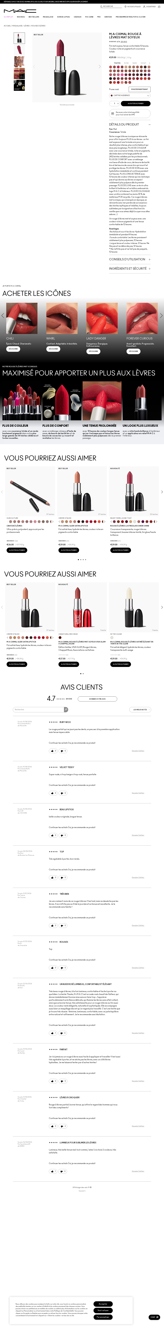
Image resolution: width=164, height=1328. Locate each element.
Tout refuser (103, 1310)
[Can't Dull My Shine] (118, 521)
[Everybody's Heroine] (149, 74)
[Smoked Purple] (145, 74)
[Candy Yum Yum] (122, 74)
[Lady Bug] (151, 521)
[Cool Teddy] (137, 67)
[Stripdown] (14, 521)
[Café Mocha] (114, 70)
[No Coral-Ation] (141, 78)
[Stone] (47, 521)
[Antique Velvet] (141, 74)
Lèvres (27, 26)
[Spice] (22, 521)
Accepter (103, 1304)
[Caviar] (110, 78)
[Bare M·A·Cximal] (145, 67)
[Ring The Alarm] (133, 78)
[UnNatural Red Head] (60, 637)
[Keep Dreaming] (118, 78)
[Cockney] (122, 521)
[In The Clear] (111, 637)
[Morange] (99, 521)
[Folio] (129, 67)
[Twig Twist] (141, 70)
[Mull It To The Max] (122, 70)
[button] (154, 1317)
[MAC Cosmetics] (20, 11)
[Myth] (70, 521)
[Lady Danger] (145, 78)
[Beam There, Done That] (114, 521)
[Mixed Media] (133, 74)
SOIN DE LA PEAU (63, 17)
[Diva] (129, 74)
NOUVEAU (21, 17)
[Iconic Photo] (141, 67)
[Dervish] (31, 521)
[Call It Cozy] (66, 521)
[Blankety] (74, 521)
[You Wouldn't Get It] (114, 74)
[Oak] (39, 521)
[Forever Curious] (129, 82)
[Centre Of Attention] (91, 521)
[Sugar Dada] (149, 78)
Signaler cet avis (138, 751)
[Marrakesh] (126, 82)
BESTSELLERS (34, 17)
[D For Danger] (114, 78)
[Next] (52, 522)
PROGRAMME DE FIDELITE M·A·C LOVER (131, 17)
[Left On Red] (95, 521)
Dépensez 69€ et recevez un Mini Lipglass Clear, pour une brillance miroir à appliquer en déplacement (46, 2)
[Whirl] (133, 70)
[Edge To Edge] (35, 521)
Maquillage (17, 26)
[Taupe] (126, 70)
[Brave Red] (86, 521)
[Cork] (43, 521)
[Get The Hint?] (110, 74)
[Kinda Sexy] (110, 70)
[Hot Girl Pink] (118, 67)
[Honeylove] (149, 67)
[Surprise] (134, 521)
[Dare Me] (110, 67)
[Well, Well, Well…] (138, 521)
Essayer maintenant (139, 89)
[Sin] (137, 74)
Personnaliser (103, 1317)
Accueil (7, 26)
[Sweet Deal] (145, 70)
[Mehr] (149, 70)
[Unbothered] (114, 67)
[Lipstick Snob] (118, 74)
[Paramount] (78, 521)
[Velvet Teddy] (118, 70)
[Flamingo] (122, 82)
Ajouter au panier (135, 103)
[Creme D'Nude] (62, 521)
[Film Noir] (82, 521)
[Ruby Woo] (137, 78)
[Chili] (110, 82)
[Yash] (133, 67)
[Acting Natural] (126, 67)
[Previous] (8, 522)
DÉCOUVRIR (13, 349)
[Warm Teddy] (129, 70)
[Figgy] (142, 521)
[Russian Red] (129, 78)
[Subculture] (10, 521)
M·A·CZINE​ (89, 17)
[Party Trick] (130, 521)
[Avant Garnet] (126, 78)
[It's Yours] (126, 521)
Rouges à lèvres (38, 26)
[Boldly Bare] (18, 521)
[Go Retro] (122, 78)
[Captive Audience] (126, 74)
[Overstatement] (114, 82)
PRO (99, 17)
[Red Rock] (118, 82)
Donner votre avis (97, 699)
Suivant (82, 1191)
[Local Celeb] (147, 521)
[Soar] (137, 70)
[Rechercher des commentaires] (66, 709)
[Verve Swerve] (122, 67)
